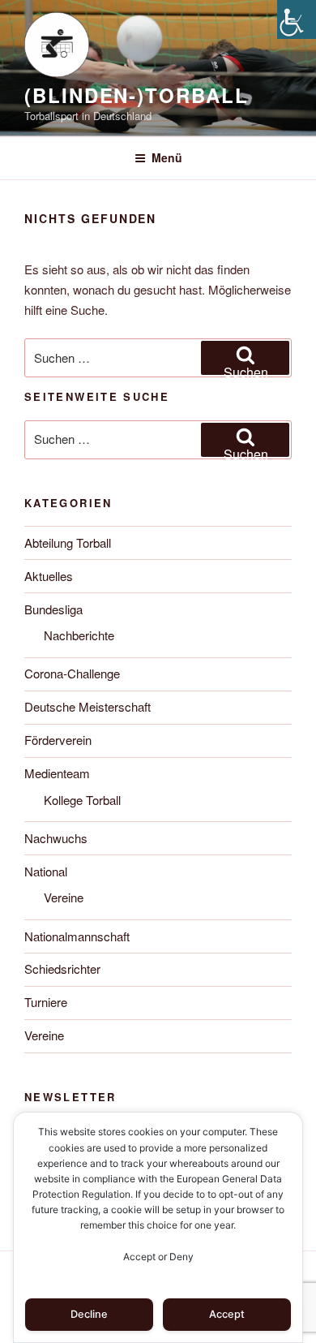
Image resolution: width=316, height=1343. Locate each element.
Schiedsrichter (62, 968)
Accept (227, 1314)
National (45, 871)
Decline (89, 1314)
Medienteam (57, 772)
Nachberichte (79, 635)
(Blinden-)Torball (136, 95)
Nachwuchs (56, 837)
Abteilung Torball (67, 542)
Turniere (45, 1001)
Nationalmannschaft (77, 936)
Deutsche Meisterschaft (87, 706)
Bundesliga (53, 609)
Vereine (63, 897)
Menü (167, 157)
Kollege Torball (82, 799)
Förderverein (58, 739)
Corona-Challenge (72, 673)
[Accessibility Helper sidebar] (296, 19)
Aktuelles (48, 575)
